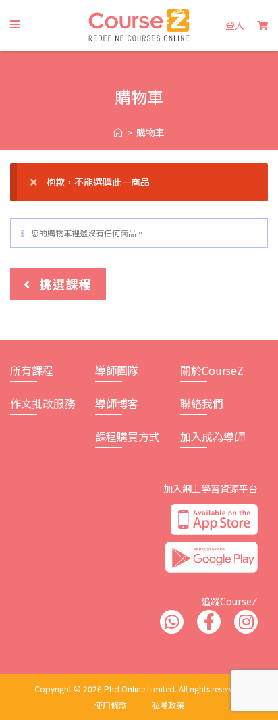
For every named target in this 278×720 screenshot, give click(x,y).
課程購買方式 (127, 436)
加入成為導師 (212, 436)
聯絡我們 (201, 403)
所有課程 (31, 370)
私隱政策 (168, 705)
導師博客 (116, 403)
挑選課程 (63, 283)
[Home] (118, 132)
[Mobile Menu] (15, 24)
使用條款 (110, 705)
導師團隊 (116, 370)
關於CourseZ (212, 370)
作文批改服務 (42, 403)
